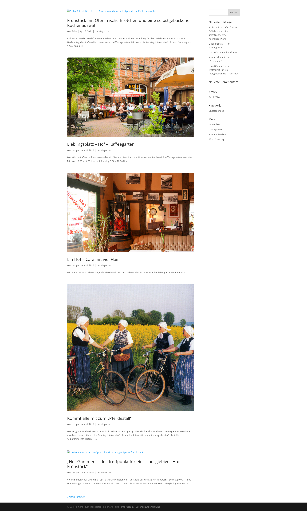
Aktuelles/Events (216, 6)
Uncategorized (102, 31)
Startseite (175, 6)
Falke (74, 31)
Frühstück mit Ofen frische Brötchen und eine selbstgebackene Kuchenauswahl (128, 22)
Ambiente (234, 6)
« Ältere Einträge (76, 496)
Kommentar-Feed (218, 134)
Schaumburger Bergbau (276, 6)
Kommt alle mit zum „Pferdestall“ (99, 418)
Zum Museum (251, 6)
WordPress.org (216, 139)
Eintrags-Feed (216, 129)
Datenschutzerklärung (148, 506)
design (75, 150)
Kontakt (297, 6)
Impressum (127, 506)
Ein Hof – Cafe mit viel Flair (93, 259)
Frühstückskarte (194, 6)
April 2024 (214, 97)
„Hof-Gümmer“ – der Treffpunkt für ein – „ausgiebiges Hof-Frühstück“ (124, 464)
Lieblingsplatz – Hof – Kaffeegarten (100, 144)
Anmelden (214, 124)
